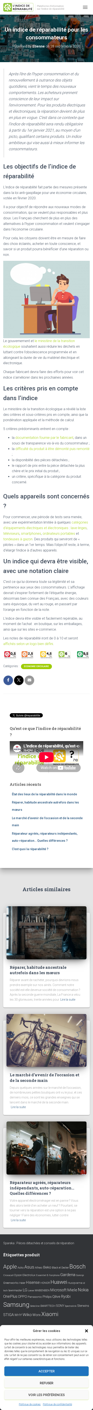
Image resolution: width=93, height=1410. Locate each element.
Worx (36, 1315)
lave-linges (79, 528)
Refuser (46, 1383)
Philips (47, 1297)
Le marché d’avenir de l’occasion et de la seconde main (44, 1077)
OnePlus (10, 1296)
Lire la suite (67, 999)
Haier (22, 1282)
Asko (21, 1267)
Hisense (33, 1282)
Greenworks (11, 1282)
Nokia (83, 1289)
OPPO (22, 1297)
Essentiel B (42, 1275)
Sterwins (83, 1306)
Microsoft (58, 1290)
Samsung (16, 1304)
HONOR (45, 1282)
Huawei (59, 1282)
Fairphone (54, 1275)
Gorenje (80, 1275)
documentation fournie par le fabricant (44, 438)
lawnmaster (15, 1290)
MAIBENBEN (42, 1290)
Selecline (35, 1306)
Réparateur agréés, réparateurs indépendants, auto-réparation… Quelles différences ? (42, 1188)
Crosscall (8, 1275)
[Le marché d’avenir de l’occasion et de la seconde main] (46, 1040)
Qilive (56, 1297)
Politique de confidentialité (57, 1404)
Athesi (38, 1267)
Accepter (46, 1371)
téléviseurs (11, 533)
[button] (86, 1331)
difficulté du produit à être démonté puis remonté (52, 449)
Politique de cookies (30, 1404)
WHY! (18, 1315)
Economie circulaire (36, 666)
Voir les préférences (46, 1395)
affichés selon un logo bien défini (28, 644)
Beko (47, 1267)
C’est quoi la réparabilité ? (30, 849)
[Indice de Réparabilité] (36, 7)
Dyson (18, 1275)
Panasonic (35, 1296)
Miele (72, 1290)
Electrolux (28, 1275)
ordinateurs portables (59, 533)
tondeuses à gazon (17, 539)
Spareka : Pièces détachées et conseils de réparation (38, 1243)
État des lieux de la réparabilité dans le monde (44, 794)
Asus (29, 1267)
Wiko (27, 1314)
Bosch (77, 1266)
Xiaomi (49, 1314)
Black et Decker (60, 1267)
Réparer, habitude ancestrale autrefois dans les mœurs (38, 970)
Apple (10, 1266)
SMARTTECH (47, 1305)
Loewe (31, 1290)
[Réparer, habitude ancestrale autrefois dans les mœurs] (46, 932)
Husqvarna (75, 1282)
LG (25, 1290)
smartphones (31, 533)
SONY (60, 1306)
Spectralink (71, 1306)
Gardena (67, 1274)
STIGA (8, 1315)
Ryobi (66, 1296)
